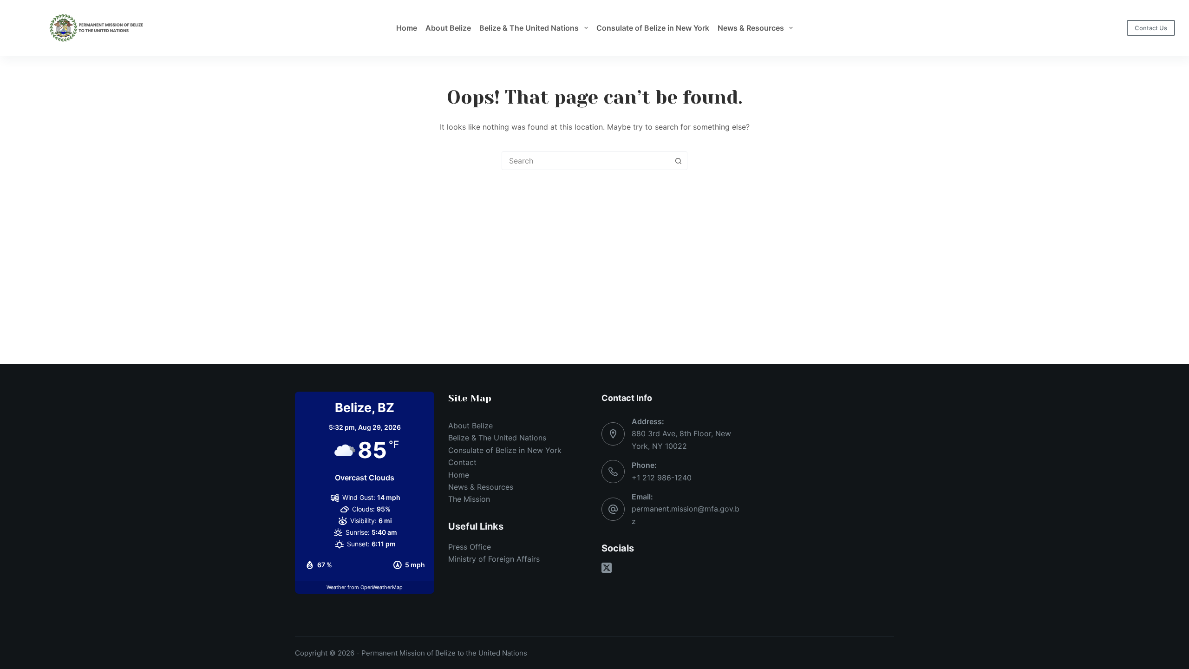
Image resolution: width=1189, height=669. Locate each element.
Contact (462, 462)
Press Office (469, 546)
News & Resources (751, 28)
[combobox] (585, 160)
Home (406, 28)
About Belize (448, 28)
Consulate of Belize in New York (652, 28)
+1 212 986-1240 (662, 477)
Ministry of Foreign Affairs (494, 559)
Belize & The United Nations (529, 28)
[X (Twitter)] (606, 568)
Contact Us (1151, 28)
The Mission (469, 499)
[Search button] (678, 161)
